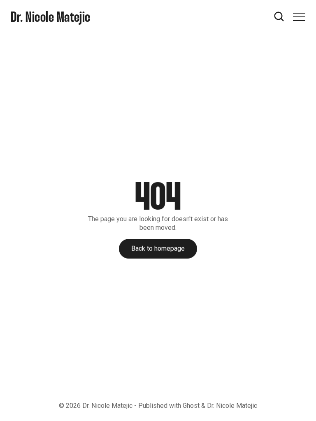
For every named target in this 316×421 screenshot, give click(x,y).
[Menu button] (299, 17)
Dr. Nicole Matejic (107, 405)
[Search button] (279, 17)
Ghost (191, 405)
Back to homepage (158, 248)
